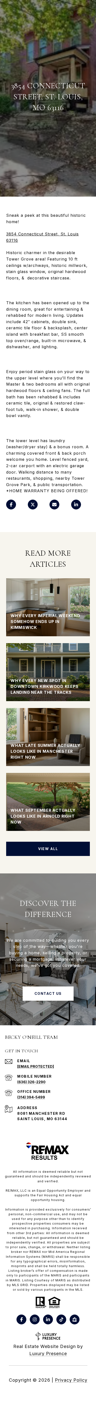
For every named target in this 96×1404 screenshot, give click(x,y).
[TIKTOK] (61, 1319)
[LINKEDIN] (48, 1319)
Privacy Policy (71, 1380)
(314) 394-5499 (31, 1097)
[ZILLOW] (75, 1319)
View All (48, 849)
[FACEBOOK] (21, 1319)
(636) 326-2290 (31, 1082)
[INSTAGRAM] (35, 1319)
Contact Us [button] (48, 993)
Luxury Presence (48, 1353)
